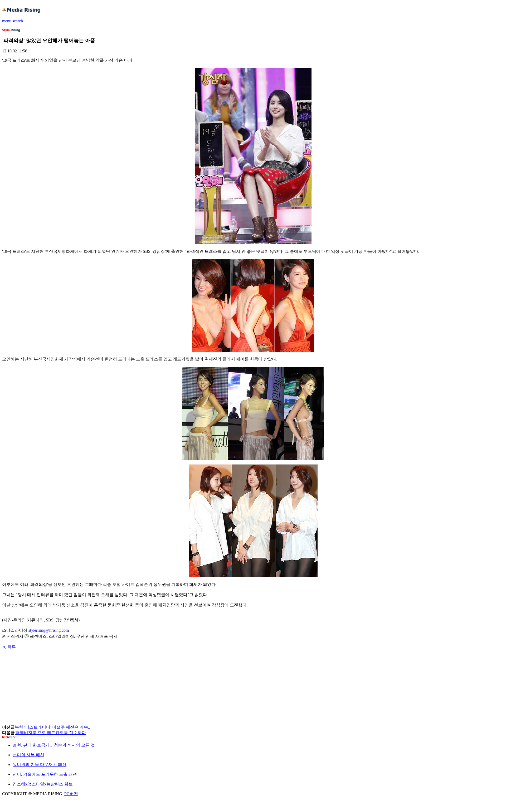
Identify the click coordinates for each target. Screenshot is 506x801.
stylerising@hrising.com (48, 630)
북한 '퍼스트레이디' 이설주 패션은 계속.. (52, 727)
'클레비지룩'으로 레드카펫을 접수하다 (50, 732)
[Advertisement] (44, 662)
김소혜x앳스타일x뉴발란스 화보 (43, 784)
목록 (11, 647)
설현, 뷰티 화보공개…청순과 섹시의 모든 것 (54, 745)
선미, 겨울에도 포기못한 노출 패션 (45, 774)
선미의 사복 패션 (28, 755)
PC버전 (71, 794)
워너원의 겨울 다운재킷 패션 (39, 764)
